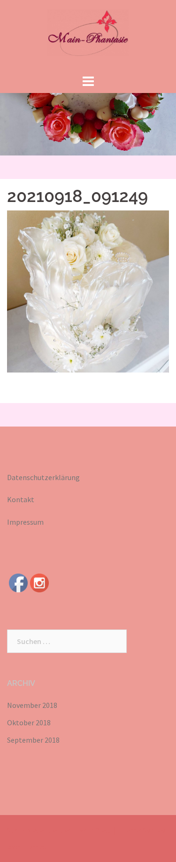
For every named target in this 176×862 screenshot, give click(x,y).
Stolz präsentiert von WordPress (59, 830)
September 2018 (33, 740)
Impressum (25, 522)
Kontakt (20, 499)
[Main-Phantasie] (88, 35)
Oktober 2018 (29, 722)
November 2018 (32, 705)
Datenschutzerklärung (43, 477)
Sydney (154, 830)
